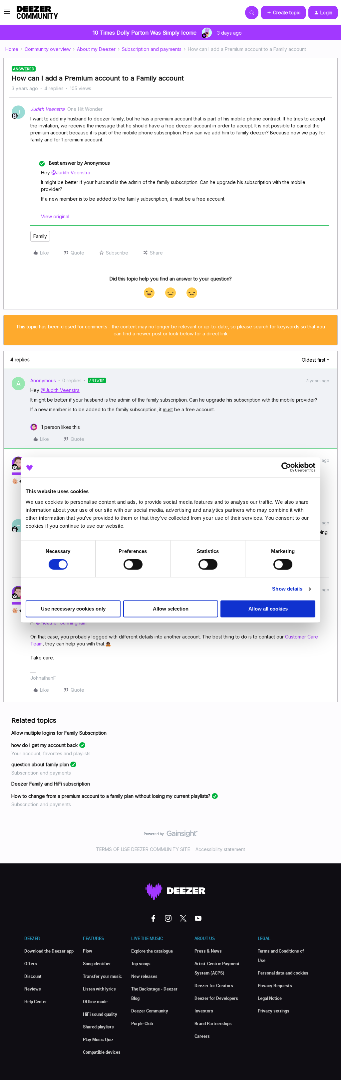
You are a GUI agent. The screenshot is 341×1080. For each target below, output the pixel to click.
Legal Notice (270, 998)
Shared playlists (98, 1027)
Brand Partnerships (213, 1023)
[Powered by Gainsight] (170, 835)
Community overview (48, 49)
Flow (87, 951)
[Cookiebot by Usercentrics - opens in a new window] (286, 467)
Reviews (32, 989)
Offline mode (95, 1001)
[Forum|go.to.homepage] (37, 12)
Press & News (208, 951)
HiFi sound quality (100, 1014)
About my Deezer (96, 49)
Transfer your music (102, 976)
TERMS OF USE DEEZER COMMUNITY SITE (143, 849)
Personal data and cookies (283, 973)
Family (40, 236)
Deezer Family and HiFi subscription (50, 784)
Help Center (35, 1001)
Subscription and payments (151, 49)
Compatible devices (102, 1052)
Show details (287, 589)
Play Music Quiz (98, 1039)
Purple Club (142, 1023)
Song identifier (97, 964)
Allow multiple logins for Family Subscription (59, 733)
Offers (30, 964)
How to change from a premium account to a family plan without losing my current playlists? (110, 796)
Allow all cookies (268, 609)
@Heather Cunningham (61, 623)
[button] (7, 14)
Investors (203, 1011)
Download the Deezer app (49, 951)
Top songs (141, 964)
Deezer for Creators (213, 986)
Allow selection (170, 609)
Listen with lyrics (99, 989)
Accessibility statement (220, 849)
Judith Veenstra (47, 109)
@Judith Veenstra (70, 172)
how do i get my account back (44, 745)
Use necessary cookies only (73, 609)
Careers (202, 1036)
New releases (144, 976)
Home (11, 49)
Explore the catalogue (152, 951)
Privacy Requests (275, 986)
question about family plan (40, 764)
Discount (33, 976)
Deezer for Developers (216, 998)
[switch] (133, 564)
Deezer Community (149, 1011)
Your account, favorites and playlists (51, 753)
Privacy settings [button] (273, 1011)
